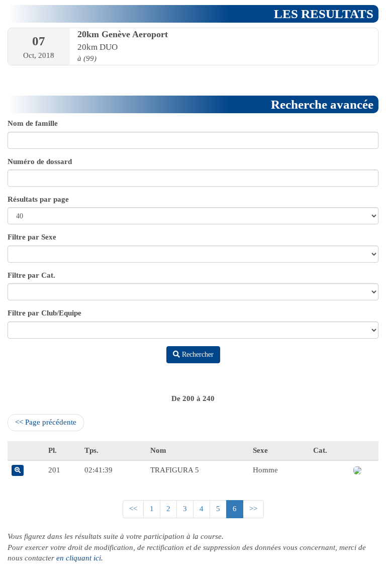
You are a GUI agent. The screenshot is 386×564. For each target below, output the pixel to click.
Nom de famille (33, 123)
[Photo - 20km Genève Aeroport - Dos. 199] (357, 470)
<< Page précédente (45, 422)
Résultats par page (38, 199)
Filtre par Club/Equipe (44, 313)
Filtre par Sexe (32, 237)
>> (253, 509)
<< (133, 509)
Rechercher (197, 354)
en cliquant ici (78, 558)
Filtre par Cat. (31, 275)
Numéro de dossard (40, 161)
